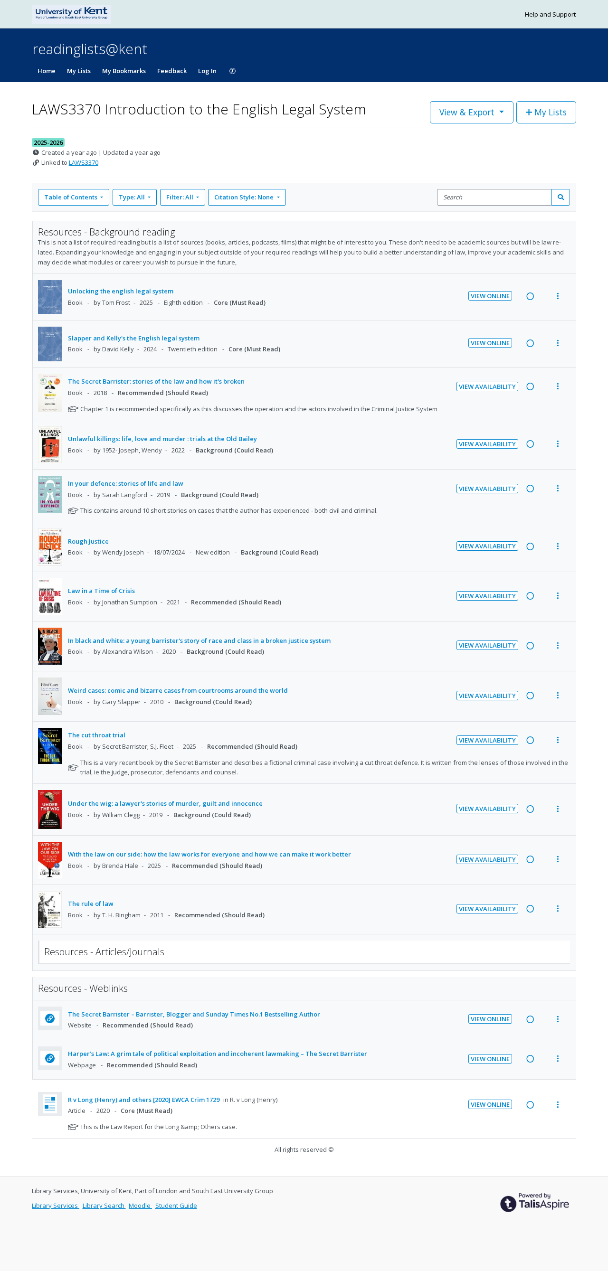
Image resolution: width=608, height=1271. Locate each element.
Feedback (172, 70)
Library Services (55, 1205)
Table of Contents (70, 197)
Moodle (140, 1205)
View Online (490, 296)
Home (47, 70)
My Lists (79, 70)
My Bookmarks (124, 70)
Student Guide (176, 1205)
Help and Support (550, 14)
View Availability (487, 386)
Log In (207, 70)
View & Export (466, 112)
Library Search (104, 1205)
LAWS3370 (83, 162)
